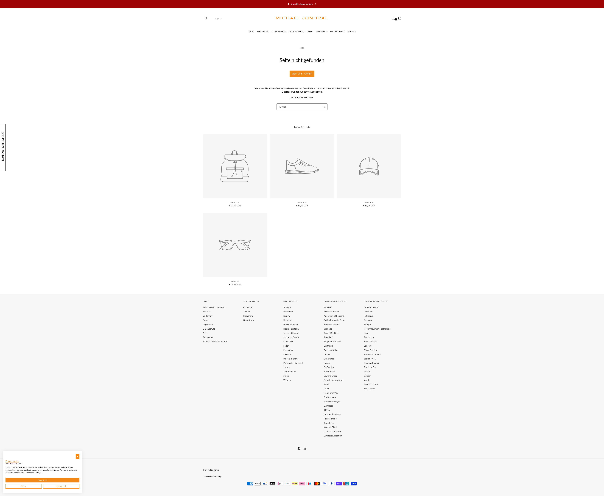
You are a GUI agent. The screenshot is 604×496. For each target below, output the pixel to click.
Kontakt (206, 312)
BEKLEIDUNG (263, 31)
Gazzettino (248, 320)
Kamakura (329, 423)
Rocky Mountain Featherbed (377, 329)
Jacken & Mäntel (291, 333)
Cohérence (329, 359)
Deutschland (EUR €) (212, 476)
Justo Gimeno (330, 419)
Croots (327, 363)
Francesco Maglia (332, 401)
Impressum (208, 324)
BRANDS (320, 31)
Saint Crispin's (370, 341)
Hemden (287, 320)
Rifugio (367, 324)
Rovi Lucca (369, 337)
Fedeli (327, 384)
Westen (287, 380)
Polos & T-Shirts (291, 359)
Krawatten (288, 341)
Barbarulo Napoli (332, 324)
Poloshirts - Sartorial (293, 363)
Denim (286, 316)
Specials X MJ (370, 359)
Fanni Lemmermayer (333, 380)
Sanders (368, 346)
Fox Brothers (330, 397)
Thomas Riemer (371, 363)
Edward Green (330, 376)
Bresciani (328, 337)
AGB (205, 333)
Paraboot (368, 312)
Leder (286, 346)
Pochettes (288, 350)
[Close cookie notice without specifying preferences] (77, 456)
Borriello (328, 329)
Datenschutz (209, 329)
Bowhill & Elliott (331, 333)
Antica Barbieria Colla (334, 320)
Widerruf (207, 316)
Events (206, 320)
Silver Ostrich (370, 350)
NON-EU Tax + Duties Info (215, 341)
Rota (366, 333)
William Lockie (371, 384)
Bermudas (288, 312)
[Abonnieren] (324, 106)
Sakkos (286, 367)
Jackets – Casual (291, 337)
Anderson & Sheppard (334, 316)
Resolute (368, 320)
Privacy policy (12, 461)
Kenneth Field (330, 427)
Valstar (367, 376)
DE (216, 18)
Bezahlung (208, 337)
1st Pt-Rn (328, 307)
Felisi (326, 389)
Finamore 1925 (331, 393)
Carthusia (328, 346)
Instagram (248, 316)
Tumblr (246, 312)
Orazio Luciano (371, 307)
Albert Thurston (331, 312)
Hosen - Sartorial (291, 329)
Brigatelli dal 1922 (332, 341)
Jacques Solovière (332, 414)
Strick (286, 376)
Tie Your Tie (370, 367)
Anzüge (287, 307)
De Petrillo (329, 367)
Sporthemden (289, 371)
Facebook (247, 307)
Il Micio (327, 410)
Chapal (327, 354)
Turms (367, 371)
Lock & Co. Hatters (332, 431)
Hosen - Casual (290, 324)
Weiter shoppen (302, 73)
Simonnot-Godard (372, 354)
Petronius (368, 316)
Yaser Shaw (369, 389)
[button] (206, 18)
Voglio (367, 380)
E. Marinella (329, 371)
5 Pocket (287, 354)
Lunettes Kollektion (333, 436)
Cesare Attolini (331, 350)
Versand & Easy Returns (214, 307)
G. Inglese (328, 406)
